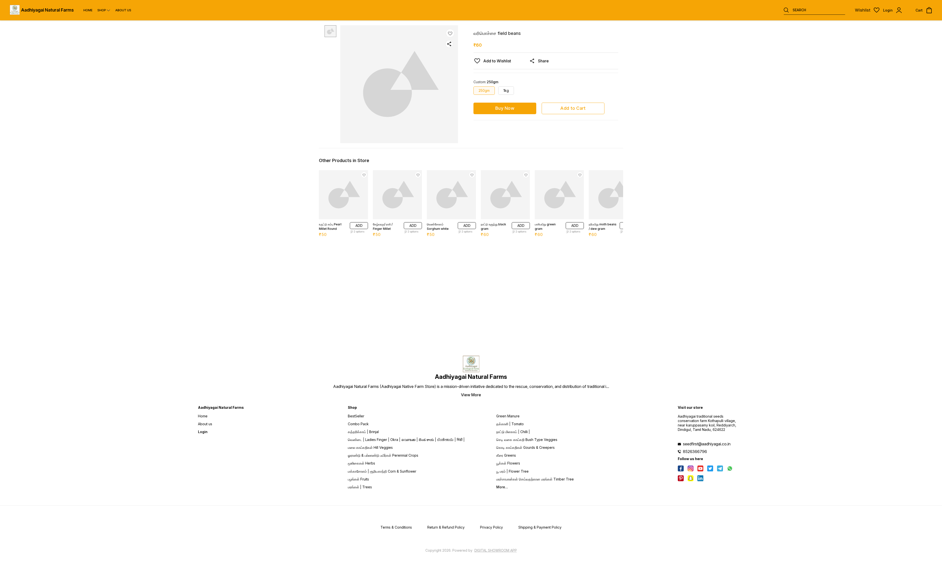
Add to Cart (573, 108)
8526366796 (695, 451)
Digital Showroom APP (495, 550)
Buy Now (504, 108)
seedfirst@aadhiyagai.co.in (707, 444)
